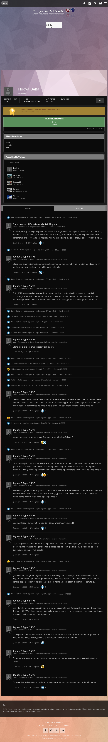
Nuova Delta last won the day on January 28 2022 (40, 109)
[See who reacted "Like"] (40, 243)
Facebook (45, 730)
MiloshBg (14, 385)
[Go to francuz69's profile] (9, 183)
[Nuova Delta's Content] (100, 100)
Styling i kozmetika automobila (53, 227)
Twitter (51, 730)
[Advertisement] (54, 48)
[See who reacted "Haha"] (42, 442)
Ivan (12, 217)
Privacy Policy (53, 725)
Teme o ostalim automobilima (56, 259)
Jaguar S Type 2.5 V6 (45, 250)
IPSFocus (59, 722)
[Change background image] (100, 3)
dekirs (13, 369)
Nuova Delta (17, 227)
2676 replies (32, 243)
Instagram (56, 730)
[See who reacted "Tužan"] (42, 667)
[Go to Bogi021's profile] (9, 169)
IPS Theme (49, 722)
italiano (16, 189)
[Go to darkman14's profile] (9, 176)
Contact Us (65, 725)
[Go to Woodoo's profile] (9, 197)
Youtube (62, 730)
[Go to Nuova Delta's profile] (8, 226)
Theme (42, 725)
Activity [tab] (28, 208)
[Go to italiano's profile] (9, 190)
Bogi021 (16, 168)
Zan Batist (14, 364)
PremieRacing (16, 316)
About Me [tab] (79, 208)
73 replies (33, 272)
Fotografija (44, 322)
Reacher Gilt (15, 327)
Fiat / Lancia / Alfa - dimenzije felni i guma (49, 217)
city (12, 423)
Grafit (13, 380)
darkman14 (17, 175)
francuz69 (17, 182)
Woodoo (16, 196)
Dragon (32, 227)
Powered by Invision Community (54, 738)
